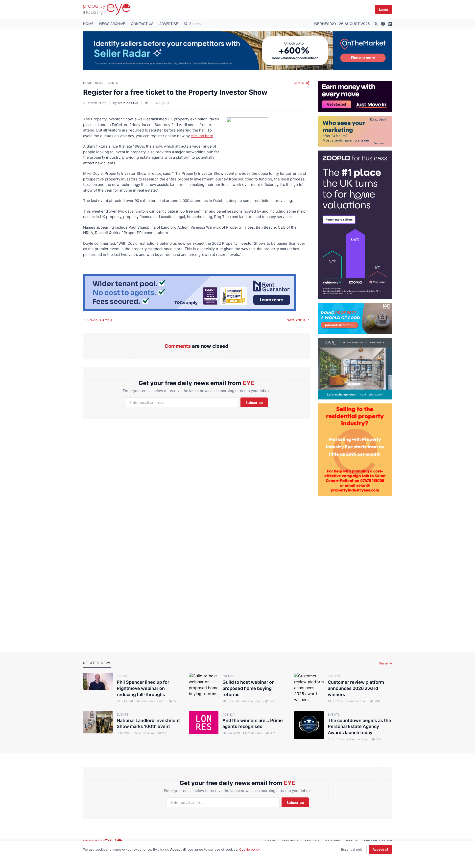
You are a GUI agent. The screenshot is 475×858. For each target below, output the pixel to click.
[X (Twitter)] (376, 24)
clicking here (202, 135)
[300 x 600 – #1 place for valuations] (355, 225)
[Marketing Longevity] (355, 131)
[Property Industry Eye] (106, 9)
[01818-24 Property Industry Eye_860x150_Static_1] (196, 292)
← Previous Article (97, 320)
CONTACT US (142, 24)
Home (87, 83)
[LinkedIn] (390, 24)
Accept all (380, 849)
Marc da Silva (128, 103)
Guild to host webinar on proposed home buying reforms (248, 688)
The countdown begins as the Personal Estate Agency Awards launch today (359, 726)
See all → (385, 663)
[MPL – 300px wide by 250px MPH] (355, 368)
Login (383, 9)
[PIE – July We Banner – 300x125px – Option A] (355, 96)
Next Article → (298, 320)
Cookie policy (249, 849)
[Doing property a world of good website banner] (355, 318)
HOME (88, 24)
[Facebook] (383, 24)
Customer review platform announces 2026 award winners (356, 688)
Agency (228, 714)
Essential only (351, 849)
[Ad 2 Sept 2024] (355, 449)
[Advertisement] (355, 570)
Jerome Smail (145, 701)
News (99, 83)
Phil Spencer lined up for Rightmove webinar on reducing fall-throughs (143, 688)
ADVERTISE (168, 24)
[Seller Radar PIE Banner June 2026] (237, 50)
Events (112, 83)
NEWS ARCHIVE (112, 24)
